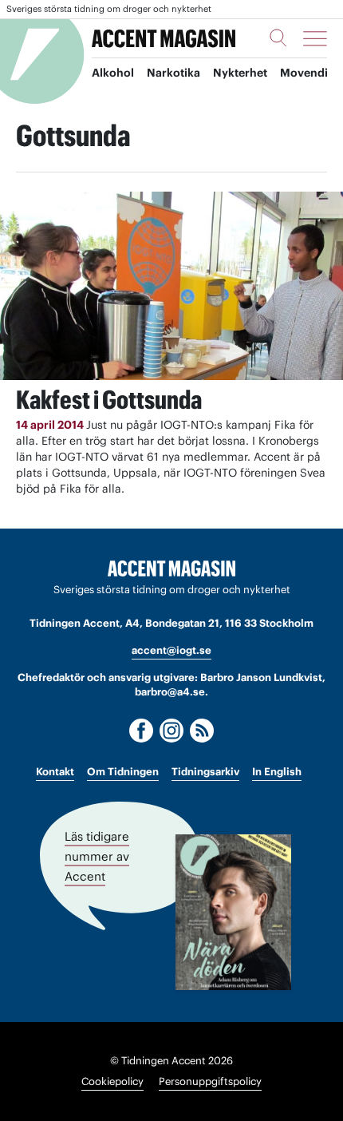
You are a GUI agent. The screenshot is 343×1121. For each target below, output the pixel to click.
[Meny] (315, 38)
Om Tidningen (123, 771)
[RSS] (202, 731)
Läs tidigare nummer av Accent (97, 856)
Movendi (304, 72)
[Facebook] (141, 731)
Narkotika (173, 72)
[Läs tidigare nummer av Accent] (233, 912)
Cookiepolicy (112, 1081)
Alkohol (113, 72)
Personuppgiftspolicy (210, 1081)
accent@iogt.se (171, 650)
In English (277, 771)
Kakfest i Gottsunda (109, 399)
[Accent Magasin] (163, 38)
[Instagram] (171, 731)
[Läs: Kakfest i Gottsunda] (171, 285)
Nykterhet (240, 72)
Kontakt (55, 771)
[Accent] (171, 568)
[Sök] (278, 38)
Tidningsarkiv (205, 771)
